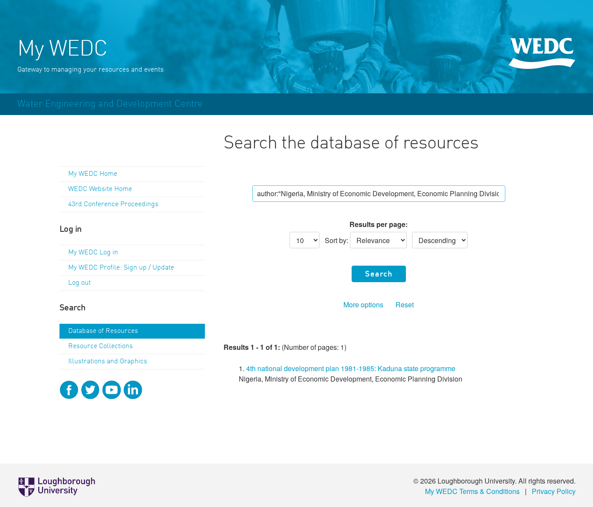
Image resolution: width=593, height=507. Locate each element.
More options (363, 304)
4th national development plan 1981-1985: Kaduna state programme (350, 368)
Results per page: (378, 224)
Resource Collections (100, 346)
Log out (79, 283)
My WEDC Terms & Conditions (472, 491)
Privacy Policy (554, 491)
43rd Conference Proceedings (113, 204)
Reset (404, 304)
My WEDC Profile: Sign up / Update (121, 267)
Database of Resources (103, 331)
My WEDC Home (92, 174)
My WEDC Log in (93, 252)
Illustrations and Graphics (107, 361)
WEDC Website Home (100, 189)
